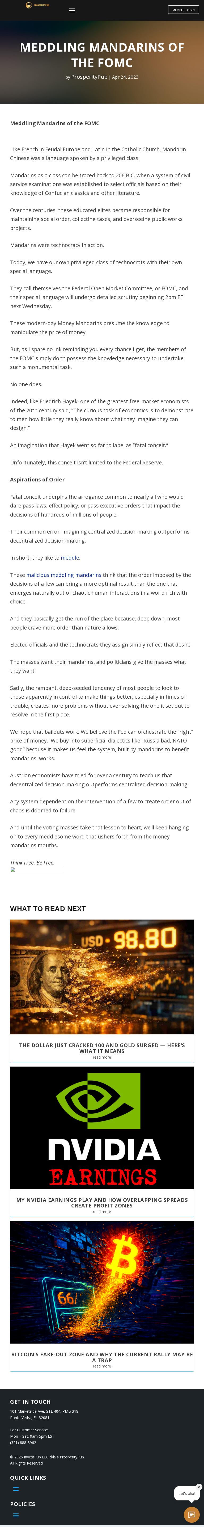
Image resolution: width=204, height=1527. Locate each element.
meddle (70, 557)
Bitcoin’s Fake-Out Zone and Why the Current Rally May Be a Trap (102, 1357)
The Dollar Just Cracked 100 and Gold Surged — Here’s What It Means (102, 1048)
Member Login (183, 10)
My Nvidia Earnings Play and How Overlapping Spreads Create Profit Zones (102, 1202)
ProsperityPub (89, 76)
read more (102, 1057)
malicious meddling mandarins (63, 574)
